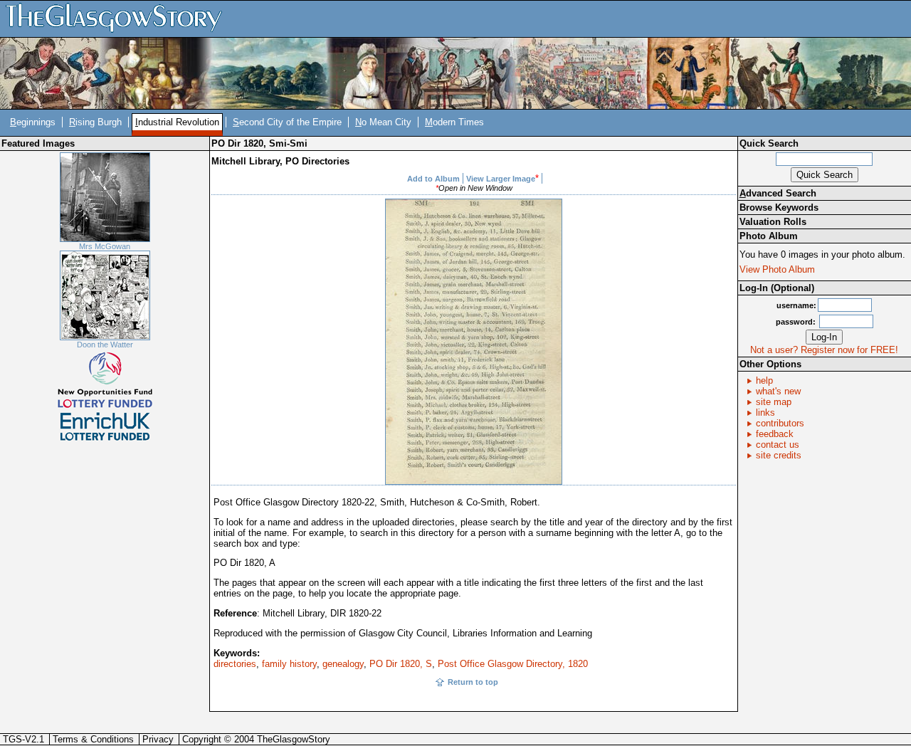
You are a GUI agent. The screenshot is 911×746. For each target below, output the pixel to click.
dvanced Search (777, 193)
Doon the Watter (105, 344)
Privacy (158, 739)
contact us (777, 444)
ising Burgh (95, 122)
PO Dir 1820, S (400, 663)
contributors (780, 423)
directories (235, 663)
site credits (778, 455)
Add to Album (433, 178)
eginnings (33, 122)
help (764, 380)
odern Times (454, 122)
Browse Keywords (778, 207)
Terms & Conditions (93, 739)
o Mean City (383, 122)
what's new (778, 391)
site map (773, 401)
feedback (775, 434)
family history (289, 663)
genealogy (343, 663)
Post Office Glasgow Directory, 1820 (513, 663)
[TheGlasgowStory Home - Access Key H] (119, 18)
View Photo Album (777, 269)
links (765, 412)
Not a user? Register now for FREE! (824, 350)
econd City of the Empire (287, 122)
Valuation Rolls (772, 221)
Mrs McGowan (104, 246)
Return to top (473, 682)
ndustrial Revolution (177, 122)
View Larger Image (500, 178)
